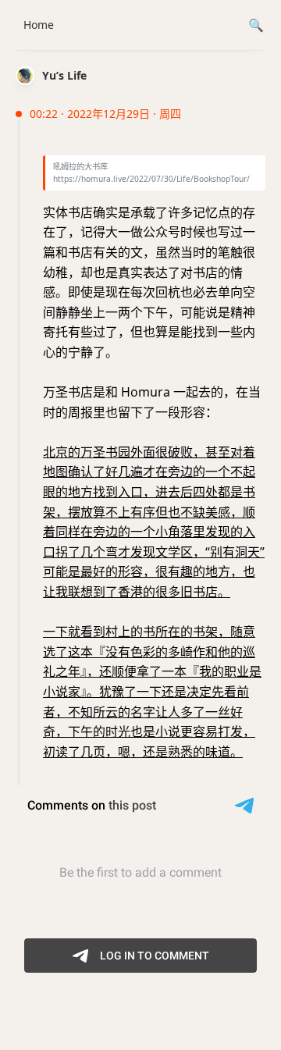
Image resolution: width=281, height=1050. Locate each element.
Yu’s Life (64, 75)
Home (38, 24)
